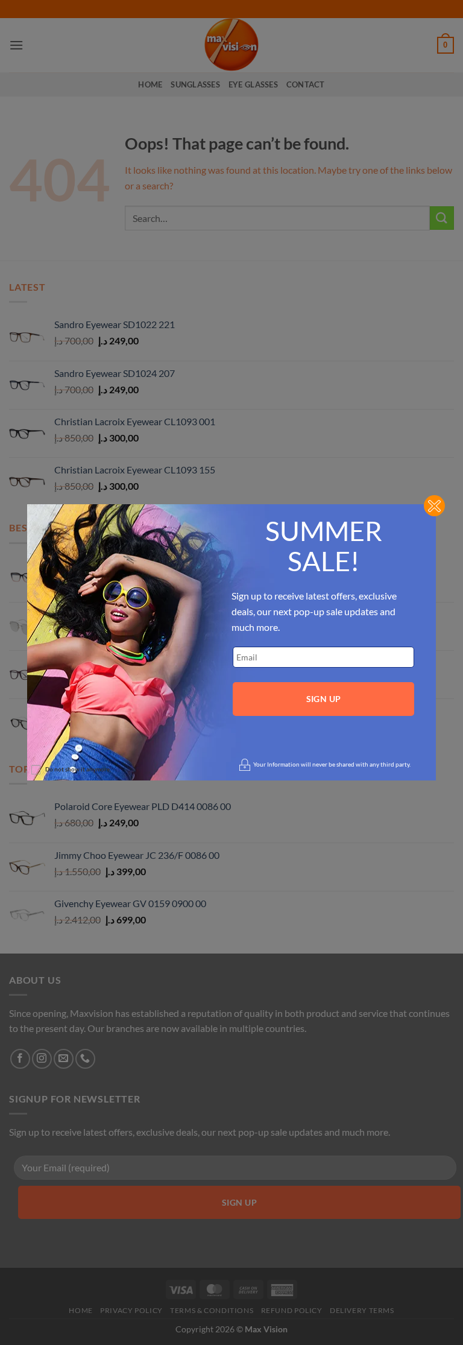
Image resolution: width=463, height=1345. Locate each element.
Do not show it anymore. (78, 769)
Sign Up (323, 699)
